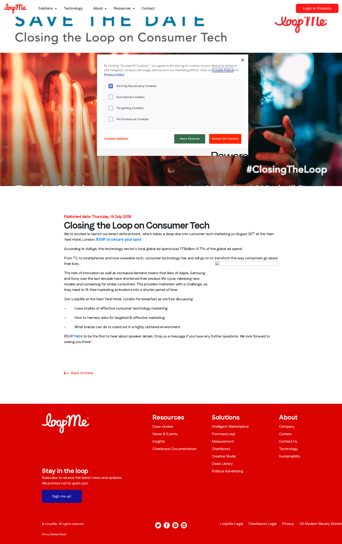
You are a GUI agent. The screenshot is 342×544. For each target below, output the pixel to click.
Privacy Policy (114, 74)
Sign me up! (61, 496)
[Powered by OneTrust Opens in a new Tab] (228, 153)
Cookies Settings (116, 138)
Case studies (162, 426)
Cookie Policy (223, 70)
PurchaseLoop (223, 434)
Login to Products (317, 8)
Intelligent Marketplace (230, 426)
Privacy (288, 523)
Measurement (223, 441)
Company (286, 426)
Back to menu (82, 373)
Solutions (45, 8)
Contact (148, 8)
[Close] (243, 60)
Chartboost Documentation (174, 449)
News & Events (165, 434)
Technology (73, 8)
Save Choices (190, 138)
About (98, 8)
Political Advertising (227, 471)
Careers (285, 434)
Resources (122, 8)
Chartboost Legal (262, 523)
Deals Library (222, 463)
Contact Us (288, 441)
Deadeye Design (58, 534)
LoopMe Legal (231, 523)
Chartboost (221, 449)
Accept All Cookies (225, 138)
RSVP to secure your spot (118, 239)
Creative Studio (224, 456)
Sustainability (289, 456)
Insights (158, 441)
